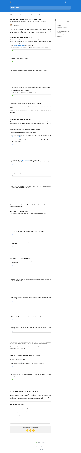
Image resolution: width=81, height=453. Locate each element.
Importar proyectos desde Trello (63, 21)
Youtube (41, 446)
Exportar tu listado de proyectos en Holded (63, 32)
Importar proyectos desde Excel (63, 19)
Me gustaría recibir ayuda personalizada (62, 35)
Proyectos (22, 14)
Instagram (47, 446)
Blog (37, 446)
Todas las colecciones (14, 14)
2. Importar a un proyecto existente (62, 28)
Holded (33, 446)
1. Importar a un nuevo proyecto (61, 25)
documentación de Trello (17, 136)
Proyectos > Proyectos (19, 45)
